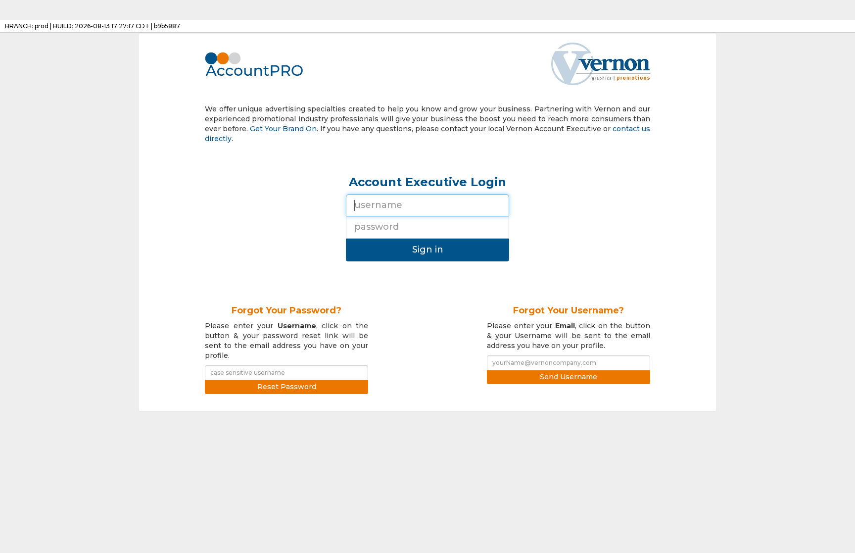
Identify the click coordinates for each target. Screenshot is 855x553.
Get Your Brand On (283, 128)
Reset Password (286, 386)
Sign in (427, 249)
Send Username (568, 376)
